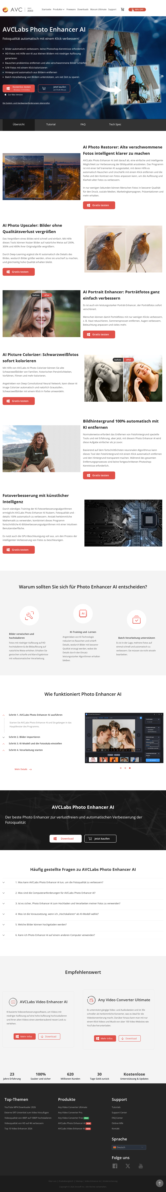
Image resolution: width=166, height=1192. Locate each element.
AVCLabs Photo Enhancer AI (71, 1123)
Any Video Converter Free (70, 1117)
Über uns (53, 1181)
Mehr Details (21, 769)
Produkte (57, 9)
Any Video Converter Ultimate (72, 1107)
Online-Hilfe (117, 1123)
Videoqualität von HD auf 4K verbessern (24, 1123)
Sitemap (79, 1181)
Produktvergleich (66, 1181)
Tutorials (116, 1107)
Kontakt (115, 1128)
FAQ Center (117, 1117)
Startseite (46, 9)
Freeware (71, 9)
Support (112, 9)
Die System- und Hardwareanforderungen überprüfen (26, 103)
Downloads (82, 9)
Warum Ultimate (98, 9)
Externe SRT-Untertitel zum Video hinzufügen (27, 1112)
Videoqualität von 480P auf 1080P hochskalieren (28, 1117)
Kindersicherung (110, 1181)
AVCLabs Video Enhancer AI (71, 1128)
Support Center (119, 1112)
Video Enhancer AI (93, 1181)
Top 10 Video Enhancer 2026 (18, 1128)
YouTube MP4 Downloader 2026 (20, 1107)
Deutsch (121, 1147)
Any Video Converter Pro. (70, 1112)
